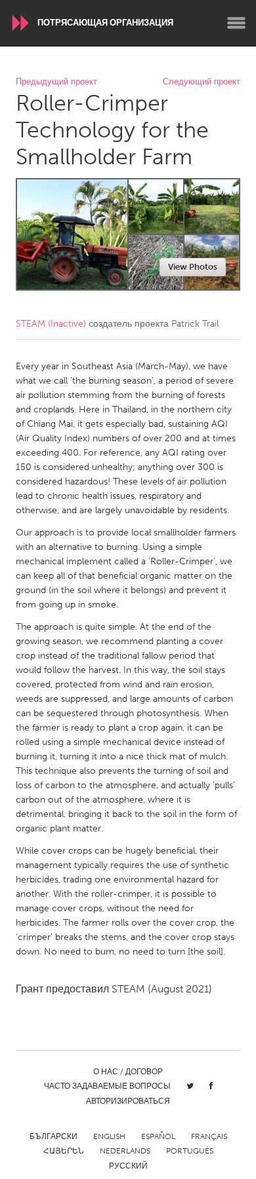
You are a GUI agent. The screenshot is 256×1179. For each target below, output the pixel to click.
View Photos (192, 267)
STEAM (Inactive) (51, 323)
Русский (128, 1165)
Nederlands (125, 1150)
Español (158, 1136)
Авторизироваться (128, 1101)
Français (209, 1136)
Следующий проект (201, 82)
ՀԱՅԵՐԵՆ (63, 1150)
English (109, 1136)
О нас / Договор (128, 1071)
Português (189, 1150)
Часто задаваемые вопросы (107, 1086)
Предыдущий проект (56, 82)
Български (53, 1136)
